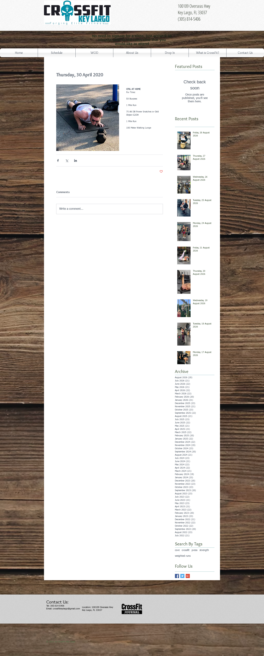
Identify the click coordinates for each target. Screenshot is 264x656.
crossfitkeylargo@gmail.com (66, 609)
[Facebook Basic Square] (177, 576)
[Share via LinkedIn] (75, 160)
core (177, 550)
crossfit (185, 550)
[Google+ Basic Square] (188, 576)
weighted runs (183, 556)
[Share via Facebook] (58, 160)
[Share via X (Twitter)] (66, 160)
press (194, 550)
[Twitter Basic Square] (182, 576)
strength (204, 550)
